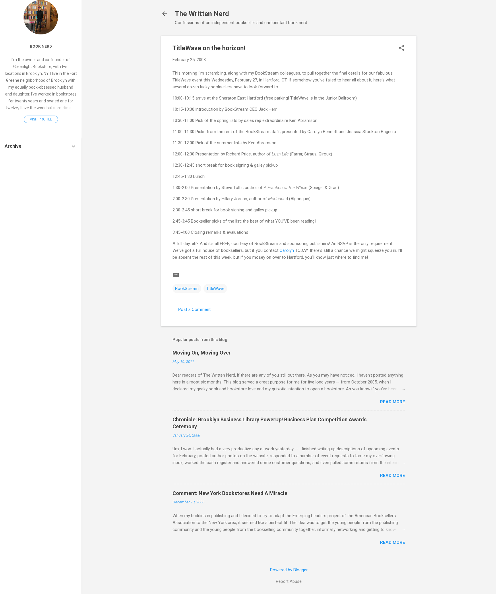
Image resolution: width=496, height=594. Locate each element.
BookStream (187, 288)
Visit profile (41, 119)
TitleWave (215, 288)
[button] (401, 48)
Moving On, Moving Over (202, 353)
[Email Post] (176, 277)
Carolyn (287, 250)
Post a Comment (194, 309)
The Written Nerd (202, 14)
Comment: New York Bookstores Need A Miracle (230, 493)
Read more (392, 401)
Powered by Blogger (289, 569)
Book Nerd (41, 46)
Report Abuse (289, 581)
